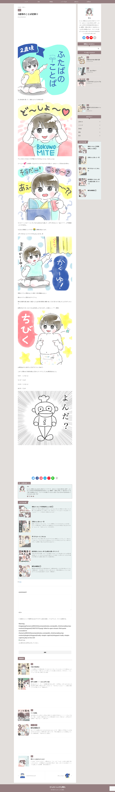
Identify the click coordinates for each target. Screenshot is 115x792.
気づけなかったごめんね (39, 536)
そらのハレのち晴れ (57, 787)
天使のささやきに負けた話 (93, 59)
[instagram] (30, 496)
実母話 (51, 1)
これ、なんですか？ (91, 70)
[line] (52, 478)
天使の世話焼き (35, 667)
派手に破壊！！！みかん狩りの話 (40, 682)
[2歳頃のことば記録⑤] (45, 478)
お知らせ (76, 1)
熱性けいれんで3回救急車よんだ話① (42, 506)
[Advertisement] (45, 29)
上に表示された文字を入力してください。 (29, 643)
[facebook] (37, 478)
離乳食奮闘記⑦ (35, 728)
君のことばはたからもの (38, 759)
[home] (33, 496)
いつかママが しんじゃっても (94, 81)
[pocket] (41, 478)
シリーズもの (64, 1)
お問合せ (89, 1)
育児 (39, 1)
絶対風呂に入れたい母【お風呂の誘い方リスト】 (45, 551)
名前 (20, 612)
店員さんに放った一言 (38, 521)
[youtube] (32, 496)
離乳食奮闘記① (36, 566)
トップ (26, 1)
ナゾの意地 (34, 713)
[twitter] (33, 478)
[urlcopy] (56, 478)
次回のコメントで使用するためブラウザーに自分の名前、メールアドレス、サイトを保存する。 (43, 618)
